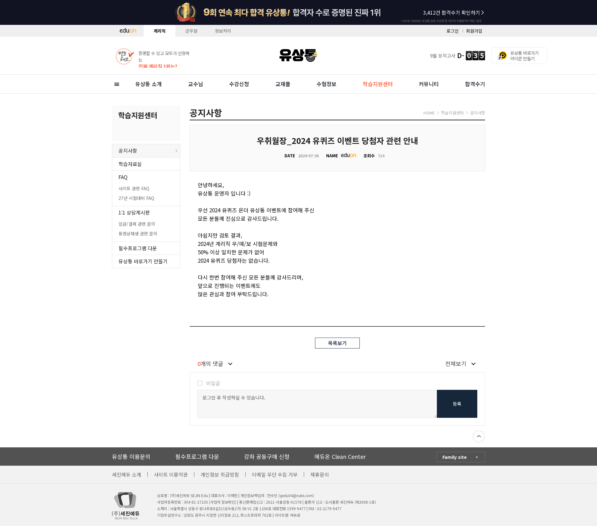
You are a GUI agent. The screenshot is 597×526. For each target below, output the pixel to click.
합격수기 (475, 84)
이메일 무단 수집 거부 (275, 474)
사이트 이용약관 (171, 474)
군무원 (191, 31)
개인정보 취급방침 (220, 474)
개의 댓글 (210, 363)
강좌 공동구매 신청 (266, 456)
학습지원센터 (378, 84)
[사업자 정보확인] (222, 502)
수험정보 (326, 84)
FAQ (122, 177)
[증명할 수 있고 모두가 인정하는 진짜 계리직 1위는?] (152, 46)
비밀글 (213, 383)
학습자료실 (130, 164)
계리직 (160, 31)
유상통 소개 (148, 84)
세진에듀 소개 (126, 474)
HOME (429, 113)
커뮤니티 (429, 84)
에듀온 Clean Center (340, 456)
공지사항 (127, 150)
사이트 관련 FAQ (133, 188)
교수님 (195, 84)
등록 (457, 403)
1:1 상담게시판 (134, 212)
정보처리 (223, 31)
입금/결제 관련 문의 (136, 224)
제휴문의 (319, 474)
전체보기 (455, 363)
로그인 (453, 31)
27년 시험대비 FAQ (136, 198)
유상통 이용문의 (131, 456)
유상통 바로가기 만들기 (143, 261)
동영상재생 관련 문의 (137, 233)
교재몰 (282, 84)
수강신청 (239, 84)
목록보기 (337, 343)
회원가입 (474, 31)
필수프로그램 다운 (137, 248)
